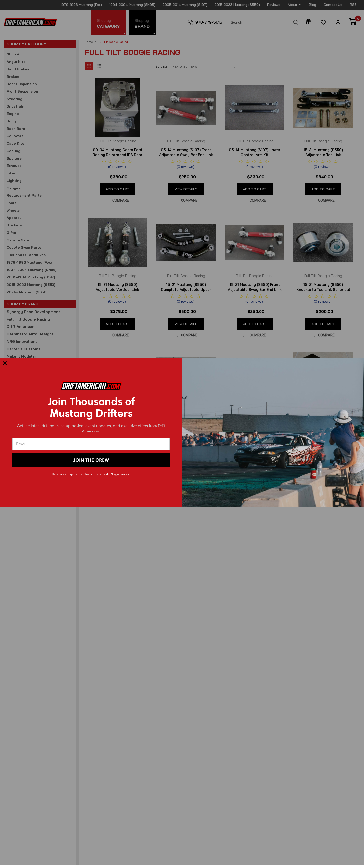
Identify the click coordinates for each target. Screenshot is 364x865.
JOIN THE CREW (91, 460)
